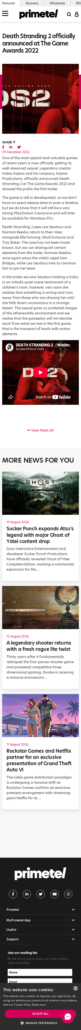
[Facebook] (13, 894)
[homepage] (38, 14)
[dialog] (40, 1006)
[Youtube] (54, 894)
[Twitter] (41, 894)
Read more (39, 1004)
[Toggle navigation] (6, 14)
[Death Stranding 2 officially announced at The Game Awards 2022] (3, 147)
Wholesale (57, 3)
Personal (8, 3)
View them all (42, 430)
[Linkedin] (27, 894)
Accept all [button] (40, 1014)
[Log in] (77, 13)
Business (32, 3)
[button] (40, 1023)
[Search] (69, 14)
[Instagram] (68, 894)
